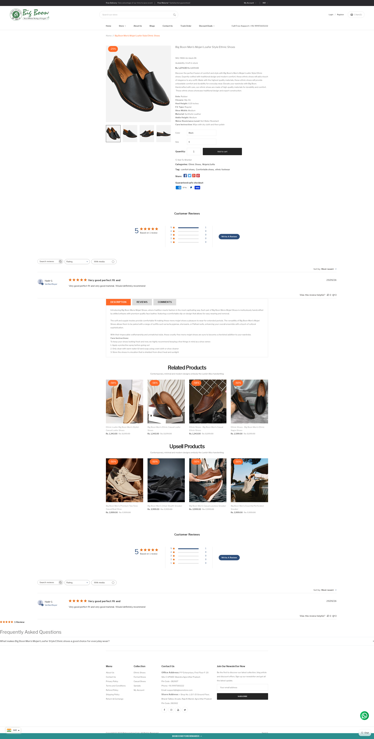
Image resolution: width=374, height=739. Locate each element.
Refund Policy (112, 690)
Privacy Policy (112, 681)
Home (108, 26)
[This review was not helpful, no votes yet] (333, 295)
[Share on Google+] (194, 176)
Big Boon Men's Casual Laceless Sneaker (207, 506)
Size (177, 142)
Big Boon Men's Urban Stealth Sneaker (165, 506)
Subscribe (242, 696)
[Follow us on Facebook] (185, 176)
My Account (249, 3)
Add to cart (222, 151)
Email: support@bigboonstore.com (177, 690)
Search (265, 733)
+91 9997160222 (259, 26)
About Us (138, 26)
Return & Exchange (114, 699)
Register (340, 14)
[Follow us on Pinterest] (198, 176)
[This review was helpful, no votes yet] (328, 295)
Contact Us (168, 26)
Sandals (137, 686)
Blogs (152, 26)
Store (121, 26)
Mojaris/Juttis (208, 164)
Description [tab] (118, 302)
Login (331, 14)
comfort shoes (187, 169)
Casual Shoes (140, 681)
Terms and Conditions (116, 686)
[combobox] (138, 14)
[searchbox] (48, 261)
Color (177, 133)
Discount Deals (206, 26)
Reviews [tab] (142, 302)
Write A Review (229, 236)
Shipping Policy (113, 694)
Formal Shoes (140, 677)
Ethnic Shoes (195, 164)
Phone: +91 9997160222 (172, 686)
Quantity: (180, 151)
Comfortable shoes (205, 169)
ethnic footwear (222, 169)
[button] (187, 736)
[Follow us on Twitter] (189, 176)
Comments (165, 302)
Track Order (185, 26)
